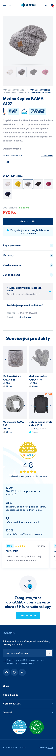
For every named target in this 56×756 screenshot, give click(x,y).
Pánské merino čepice (40, 90)
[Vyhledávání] (10, 5)
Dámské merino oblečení (14, 93)
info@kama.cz (25, 317)
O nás (6, 686)
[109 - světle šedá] (28, 184)
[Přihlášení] (46, 5)
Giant (50, 748)
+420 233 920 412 (27, 313)
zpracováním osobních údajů (20, 663)
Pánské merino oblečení (14, 90)
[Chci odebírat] (49, 653)
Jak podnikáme (11, 274)
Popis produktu (12, 245)
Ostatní (7, 712)
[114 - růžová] (48, 184)
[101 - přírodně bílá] (7, 184)
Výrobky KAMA (12, 703)
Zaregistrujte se (18, 230)
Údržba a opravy (12, 265)
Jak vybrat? (47, 156)
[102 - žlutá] (18, 184)
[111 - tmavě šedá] (38, 184)
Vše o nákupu (10, 695)
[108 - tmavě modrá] (7, 194)
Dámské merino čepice (41, 93)
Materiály (8, 255)
